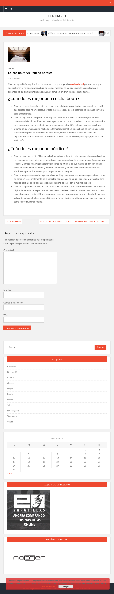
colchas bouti (77, 84)
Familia (10, 377)
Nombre (8, 290)
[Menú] (6, 3)
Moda (10, 394)
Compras (11, 366)
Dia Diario (57, 16)
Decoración (12, 372)
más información (48, 587)
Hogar (11, 68)
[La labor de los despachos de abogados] (98, 33)
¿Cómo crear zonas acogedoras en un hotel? (66, 33)
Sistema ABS (15, 221)
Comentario (9, 250)
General (11, 383)
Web (5, 315)
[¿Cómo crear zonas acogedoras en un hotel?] (40, 33)
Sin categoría (13, 410)
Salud (9, 405)
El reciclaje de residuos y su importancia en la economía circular (72, 221)
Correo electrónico (13, 302)
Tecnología (12, 416)
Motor (10, 399)
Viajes (10, 421)
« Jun (9, 473)
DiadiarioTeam (14, 78)
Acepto (66, 586)
